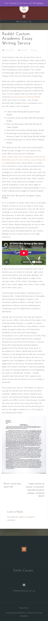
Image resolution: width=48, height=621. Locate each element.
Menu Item (24, 608)
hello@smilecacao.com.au (24, 591)
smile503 (23, 50)
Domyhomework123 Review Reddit (25, 97)
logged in (22, 517)
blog (35, 50)
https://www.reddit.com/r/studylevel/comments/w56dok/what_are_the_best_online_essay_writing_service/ (24, 160)
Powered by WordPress (16, 613)
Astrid (37, 613)
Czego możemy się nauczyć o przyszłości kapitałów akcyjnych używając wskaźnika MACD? (35, 490)
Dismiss (40, 3)
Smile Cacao (23, 570)
